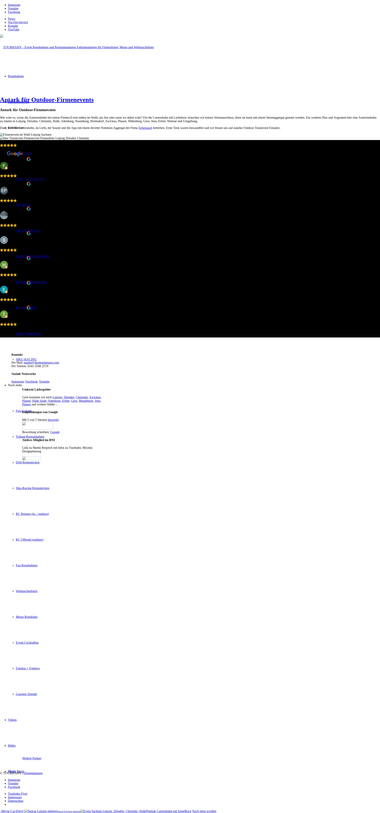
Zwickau (95, 397)
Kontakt (13, 26)
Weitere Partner (31, 758)
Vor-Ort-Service (18, 22)
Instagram (17, 381)
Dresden (69, 397)
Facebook (31, 381)
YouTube (13, 29)
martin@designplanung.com (41, 362)
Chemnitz (82, 397)
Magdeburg (86, 400)
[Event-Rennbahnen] (77, 47)
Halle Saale (39, 400)
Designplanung (33, 773)
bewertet (53, 419)
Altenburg (54, 400)
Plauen (26, 400)
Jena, (98, 400)
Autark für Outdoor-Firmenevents (47, 99)
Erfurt (65, 400)
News (11, 18)
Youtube (44, 381)
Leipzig (57, 397)
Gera (74, 400)
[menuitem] (194, 19)
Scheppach (145, 128)
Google (55, 432)
